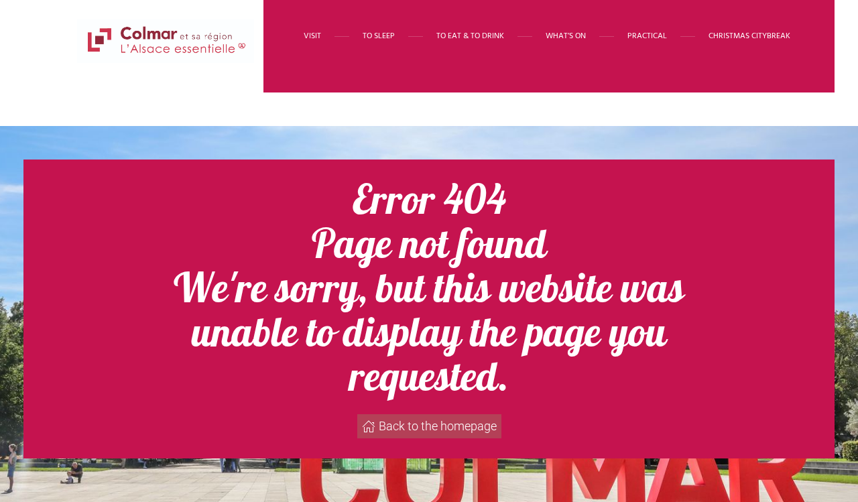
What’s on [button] (566, 36)
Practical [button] (647, 36)
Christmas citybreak (749, 36)
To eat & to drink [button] (470, 36)
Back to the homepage (438, 426)
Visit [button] (312, 36)
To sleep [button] (379, 36)
